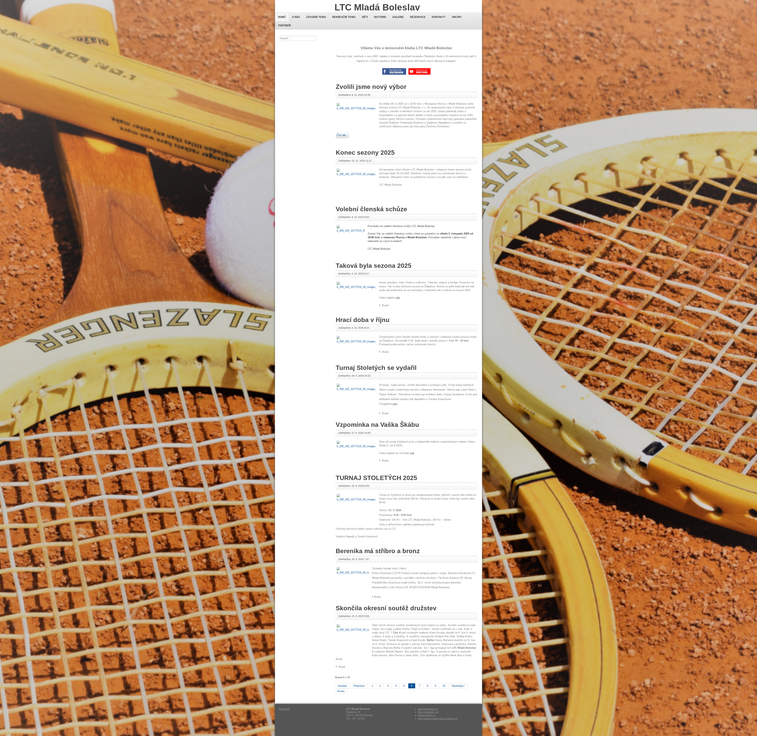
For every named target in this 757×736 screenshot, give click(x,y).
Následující (458, 685)
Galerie (398, 17)
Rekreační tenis (344, 17)
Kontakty (439, 17)
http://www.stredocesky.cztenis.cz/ (438, 718)
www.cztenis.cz (427, 715)
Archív (456, 17)
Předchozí (359, 685)
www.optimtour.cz (428, 708)
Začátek (342, 685)
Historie (380, 17)
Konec (341, 691)
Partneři (284, 25)
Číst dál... (342, 135)
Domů (282, 17)
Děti (365, 17)
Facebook (284, 708)
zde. (395, 403)
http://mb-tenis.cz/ (428, 712)
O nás (296, 17)
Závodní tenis (316, 17)
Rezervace (418, 17)
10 (444, 685)
